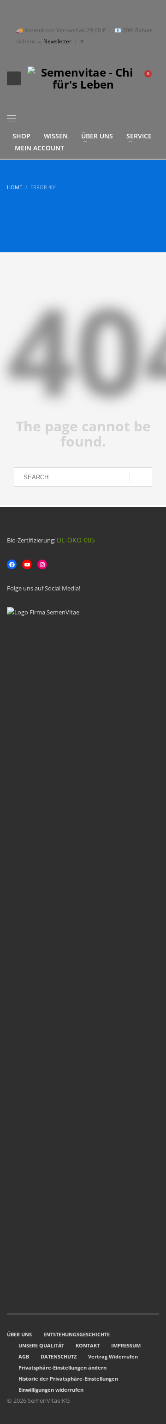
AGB (23, 1356)
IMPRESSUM (126, 1345)
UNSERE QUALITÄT (41, 1345)
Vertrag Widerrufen (113, 1356)
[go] (141, 477)
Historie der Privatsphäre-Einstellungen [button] (68, 1378)
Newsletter (57, 41)
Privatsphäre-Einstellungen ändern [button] (62, 1367)
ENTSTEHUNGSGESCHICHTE (76, 1334)
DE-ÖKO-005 (76, 540)
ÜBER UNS (19, 1334)
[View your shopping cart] (152, 78)
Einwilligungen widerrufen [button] (50, 1389)
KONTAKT (88, 1345)
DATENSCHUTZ (59, 1356)
